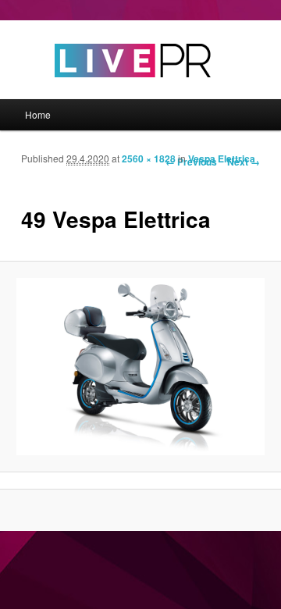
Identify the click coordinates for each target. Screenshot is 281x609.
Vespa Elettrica (221, 158)
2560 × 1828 (149, 158)
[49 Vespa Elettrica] (140, 366)
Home (38, 114)
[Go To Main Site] (105, 91)
